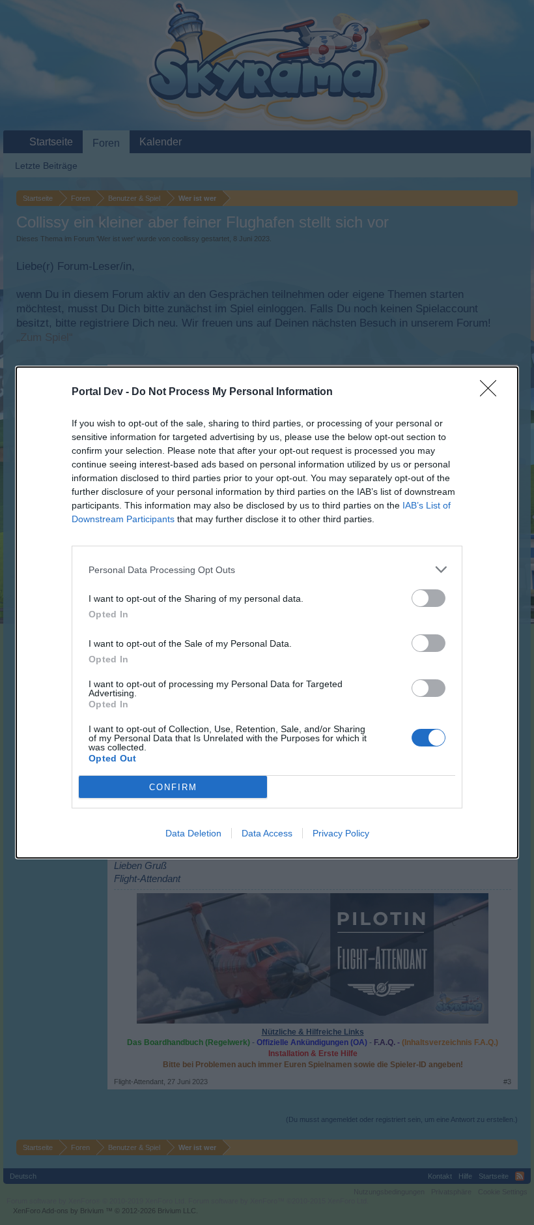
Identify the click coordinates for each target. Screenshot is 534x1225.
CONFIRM (173, 787)
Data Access (267, 833)
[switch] (428, 598)
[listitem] (267, 569)
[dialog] (267, 612)
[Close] (492, 392)
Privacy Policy (341, 833)
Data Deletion (193, 833)
